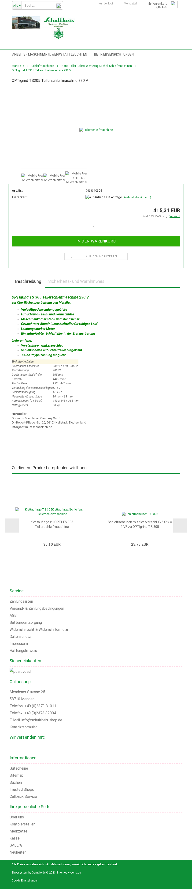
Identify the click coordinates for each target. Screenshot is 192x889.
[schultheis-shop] (43, 28)
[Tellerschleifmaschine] (96, 127)
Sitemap (16, 775)
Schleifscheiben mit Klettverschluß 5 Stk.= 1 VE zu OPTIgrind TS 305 (140, 524)
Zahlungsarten (21, 601)
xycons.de (74, 872)
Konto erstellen (22, 824)
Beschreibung (28, 281)
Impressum (19, 643)
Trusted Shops (22, 789)
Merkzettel (129, 3)
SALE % (16, 845)
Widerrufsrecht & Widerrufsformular (39, 629)
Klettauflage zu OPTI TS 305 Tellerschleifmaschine (52, 524)
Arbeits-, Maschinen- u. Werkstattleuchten (49, 54)
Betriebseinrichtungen (114, 54)
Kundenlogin (105, 3)
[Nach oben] (182, 882)
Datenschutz (20, 636)
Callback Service (23, 796)
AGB (13, 615)
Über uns (17, 817)
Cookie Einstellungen (25, 880)
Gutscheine (19, 768)
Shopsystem (20, 872)
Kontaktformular (23, 727)
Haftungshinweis (23, 650)
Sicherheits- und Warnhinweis (76, 281)
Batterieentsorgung (26, 622)
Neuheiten (18, 852)
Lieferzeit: (20, 197)
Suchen (16, 782)
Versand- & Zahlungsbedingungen (37, 608)
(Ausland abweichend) (136, 197)
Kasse (15, 838)
